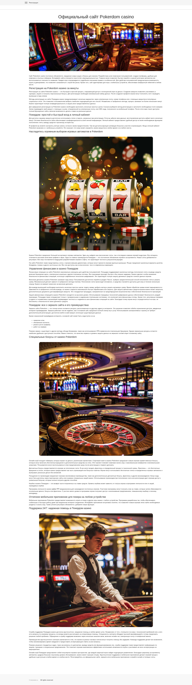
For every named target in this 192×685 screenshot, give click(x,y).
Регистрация (33, 3)
